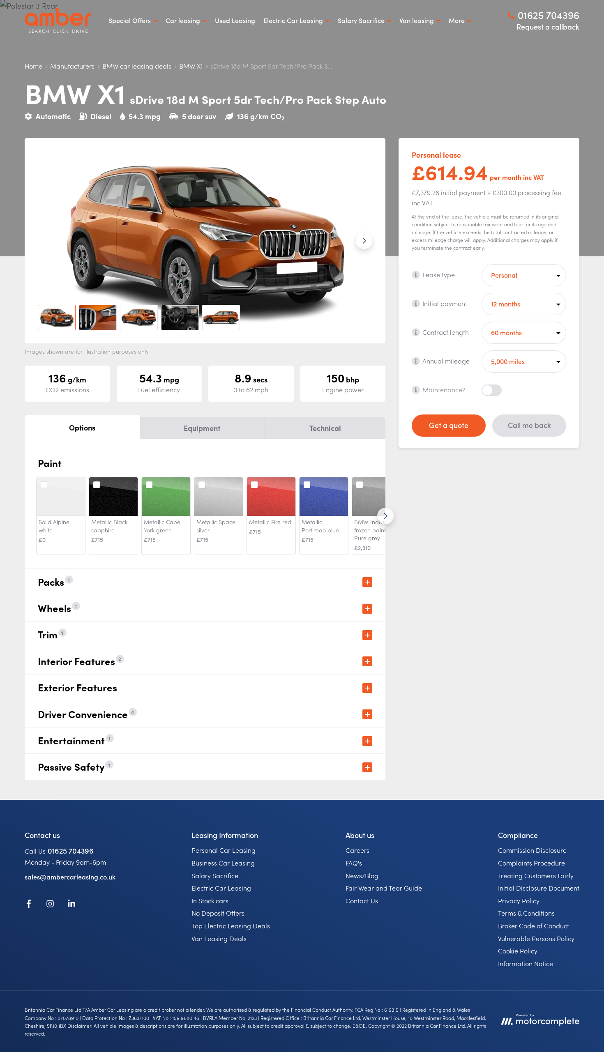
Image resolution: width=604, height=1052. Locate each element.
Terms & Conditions (526, 912)
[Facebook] (28, 904)
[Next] (385, 516)
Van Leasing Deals (219, 938)
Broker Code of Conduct (533, 925)
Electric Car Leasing (221, 887)
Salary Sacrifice (214, 875)
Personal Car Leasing (223, 849)
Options (82, 427)
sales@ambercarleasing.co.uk (70, 876)
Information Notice (525, 963)
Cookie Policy (517, 950)
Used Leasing (235, 20)
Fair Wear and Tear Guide (384, 887)
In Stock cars (209, 900)
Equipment (202, 428)
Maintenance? (444, 389)
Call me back (529, 425)
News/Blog (362, 875)
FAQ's (354, 862)
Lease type (438, 274)
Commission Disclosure (532, 849)
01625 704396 (71, 850)
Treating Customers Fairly (536, 875)
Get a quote (448, 425)
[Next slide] (364, 240)
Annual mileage (446, 360)
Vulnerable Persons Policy (536, 938)
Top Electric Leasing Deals (230, 925)
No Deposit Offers (217, 912)
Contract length (445, 331)
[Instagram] (50, 904)
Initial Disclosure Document (538, 887)
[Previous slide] (46, 240)
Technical (325, 428)
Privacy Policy (518, 900)
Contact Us (362, 900)
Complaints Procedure (531, 862)
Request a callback (547, 26)
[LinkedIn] (71, 904)
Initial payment (444, 303)
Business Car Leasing (223, 862)
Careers (357, 849)
